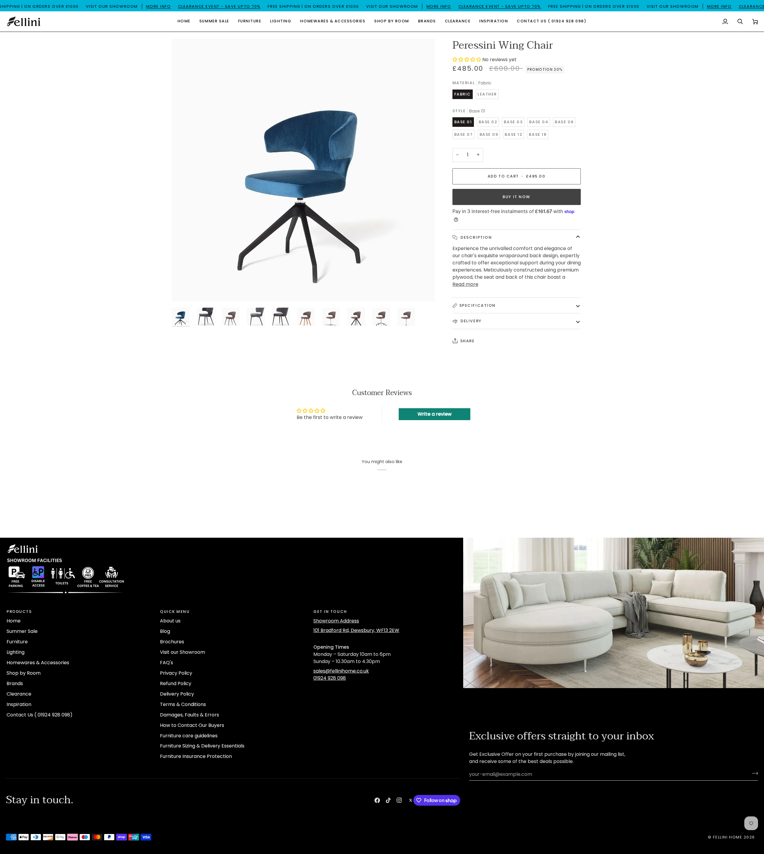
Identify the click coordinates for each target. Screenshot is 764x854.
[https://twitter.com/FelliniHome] (410, 800)
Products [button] (19, 611)
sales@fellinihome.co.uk (341, 671)
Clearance (19, 693)
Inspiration (19, 704)
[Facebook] (377, 800)
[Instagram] (399, 800)
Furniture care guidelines (189, 735)
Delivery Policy (177, 693)
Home (14, 620)
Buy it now (516, 197)
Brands (15, 683)
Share (467, 341)
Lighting (15, 652)
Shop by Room (24, 673)
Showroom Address (336, 620)
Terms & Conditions (183, 704)
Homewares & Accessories (38, 662)
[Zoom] (183, 290)
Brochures (172, 641)
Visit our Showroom (182, 652)
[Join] (753, 773)
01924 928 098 (329, 678)
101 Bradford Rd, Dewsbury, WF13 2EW (356, 630)
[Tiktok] (388, 800)
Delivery (470, 321)
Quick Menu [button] (175, 611)
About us (170, 620)
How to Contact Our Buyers (192, 725)
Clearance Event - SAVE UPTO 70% (219, 6)
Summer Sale (22, 631)
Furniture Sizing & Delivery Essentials (202, 745)
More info (158, 6)
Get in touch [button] (330, 611)
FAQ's (166, 662)
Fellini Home (728, 837)
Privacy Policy (176, 673)
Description (475, 237)
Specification (477, 305)
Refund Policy (175, 683)
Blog (165, 631)
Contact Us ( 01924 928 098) (40, 714)
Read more (465, 284)
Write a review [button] (435, 414)
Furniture (17, 641)
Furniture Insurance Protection (196, 756)
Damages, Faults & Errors (189, 714)
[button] (214, 21)
